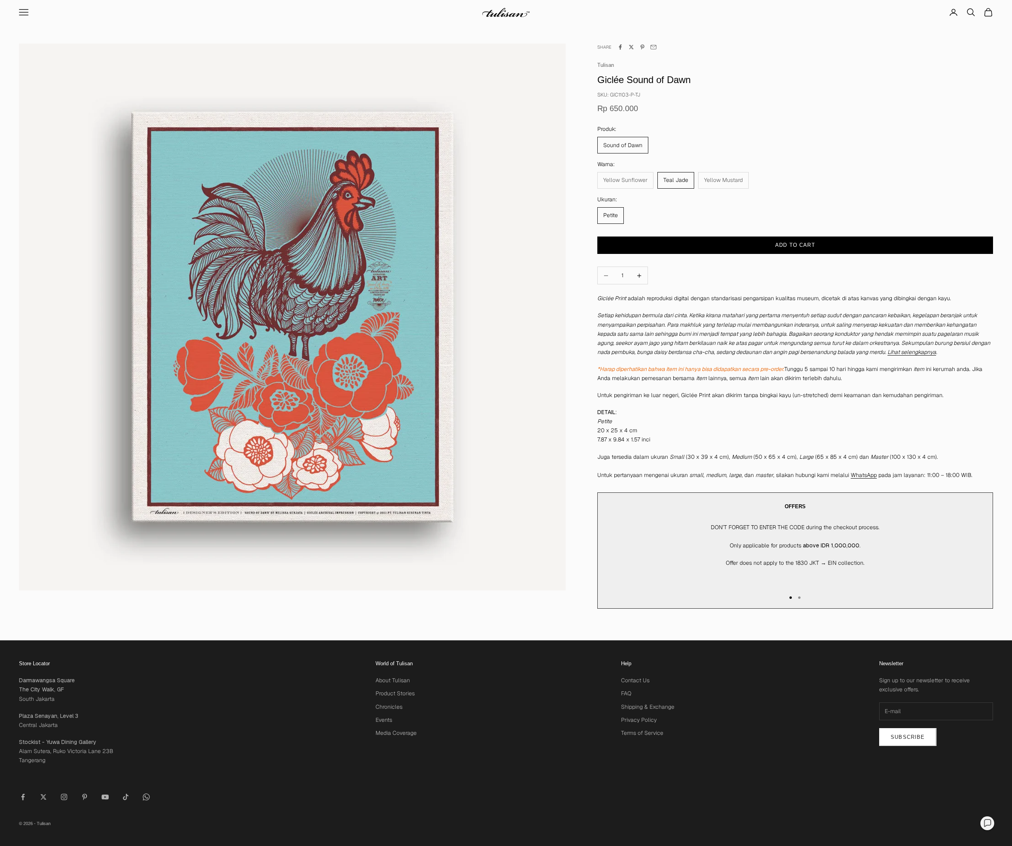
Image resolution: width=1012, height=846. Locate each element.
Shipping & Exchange (647, 706)
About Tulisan (393, 680)
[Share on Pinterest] (642, 47)
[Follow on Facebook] (23, 797)
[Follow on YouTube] (105, 797)
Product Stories (395, 693)
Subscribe (908, 737)
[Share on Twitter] (631, 47)
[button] (987, 823)
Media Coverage (396, 732)
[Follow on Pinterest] (85, 797)
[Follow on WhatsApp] (146, 797)
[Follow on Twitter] (43, 797)
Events (384, 719)
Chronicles (389, 706)
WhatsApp (864, 475)
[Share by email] (653, 47)
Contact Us (635, 680)
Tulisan (605, 65)
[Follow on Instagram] (64, 797)
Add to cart (795, 245)
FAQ (626, 693)
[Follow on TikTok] (126, 797)
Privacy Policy (639, 719)
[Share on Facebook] (620, 47)
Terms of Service (642, 732)
